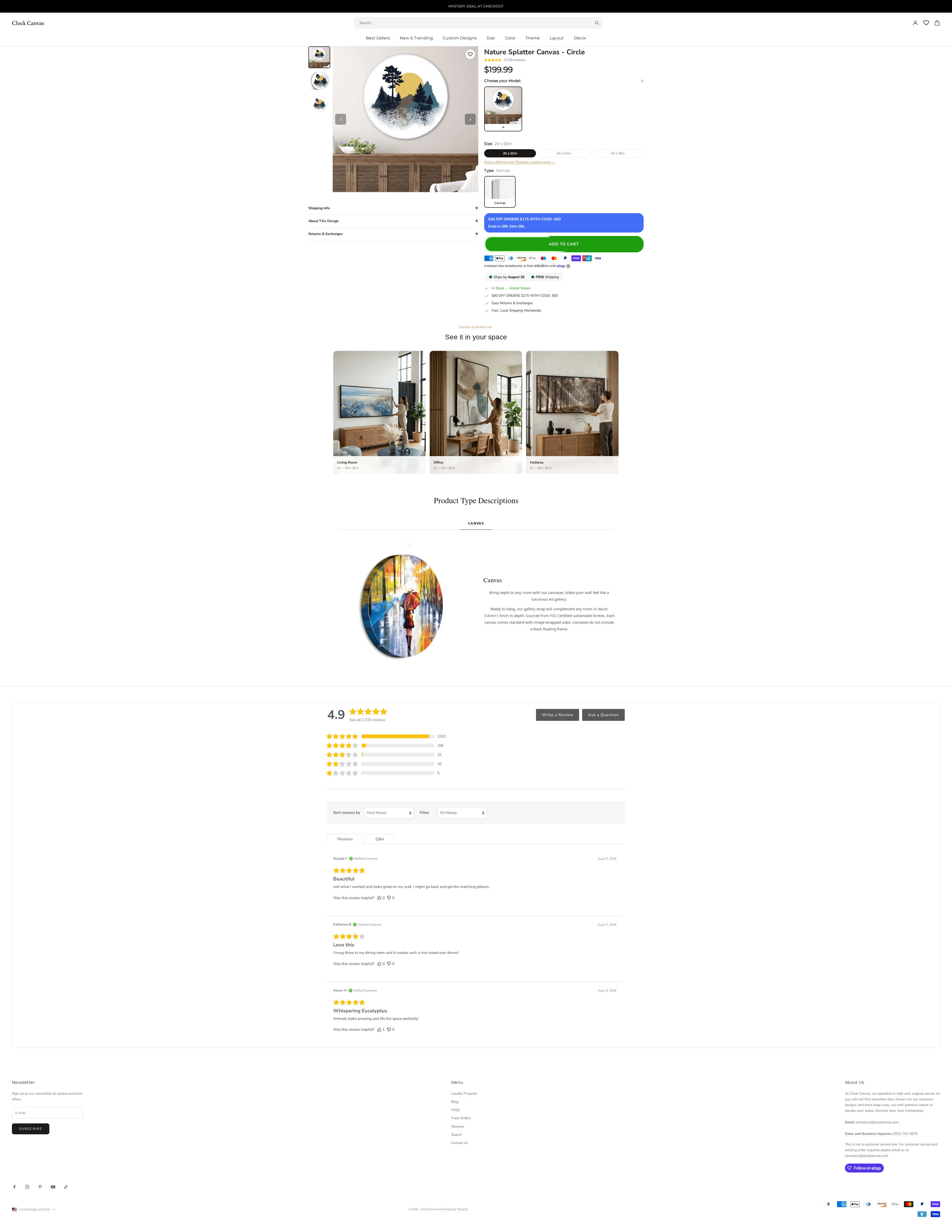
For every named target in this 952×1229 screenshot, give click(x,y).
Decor (580, 38)
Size (491, 38)
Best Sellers (378, 38)
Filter (424, 812)
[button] (386, 736)
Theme (532, 38)
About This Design (323, 221)
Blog (454, 1101)
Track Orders (461, 1118)
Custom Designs (460, 38)
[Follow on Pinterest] (40, 1186)
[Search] (597, 23)
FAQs (455, 1110)
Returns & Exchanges (325, 234)
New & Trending (416, 38)
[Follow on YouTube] (53, 1186)
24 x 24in (564, 153)
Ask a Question (603, 715)
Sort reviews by (346, 812)
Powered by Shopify (453, 1209)
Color (510, 38)
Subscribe (30, 1129)
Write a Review (557, 715)
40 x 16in (618, 153)
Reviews (457, 1126)
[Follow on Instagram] (27, 1186)
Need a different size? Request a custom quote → (519, 162)
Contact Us (459, 1143)
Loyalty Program (464, 1093)
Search (456, 1134)
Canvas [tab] (476, 523)
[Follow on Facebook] (14, 1186)
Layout (557, 38)
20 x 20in (510, 153)
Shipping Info (319, 208)
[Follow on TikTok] (65, 1186)
